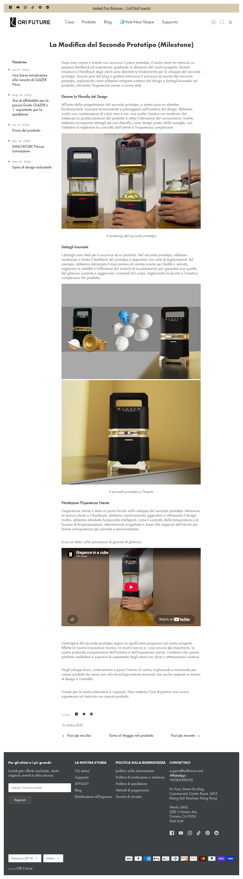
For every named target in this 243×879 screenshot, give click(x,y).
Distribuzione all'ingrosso (93, 796)
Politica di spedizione (131, 783)
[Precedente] (74, 8)
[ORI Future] (30, 22)
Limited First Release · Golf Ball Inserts (121, 8)
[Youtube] (18, 8)
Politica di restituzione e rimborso (140, 777)
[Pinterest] (40, 8)
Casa (69, 22)
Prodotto (89, 22)
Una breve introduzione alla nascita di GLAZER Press (29, 80)
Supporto (170, 22)
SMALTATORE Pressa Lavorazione (28, 148)
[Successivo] (169, 8)
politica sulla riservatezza (135, 770)
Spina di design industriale (32, 167)
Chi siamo (82, 770)
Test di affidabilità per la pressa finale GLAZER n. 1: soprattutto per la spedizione (30, 107)
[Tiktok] (32, 8)
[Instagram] (25, 8)
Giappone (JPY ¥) (22, 858)
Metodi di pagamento (132, 790)
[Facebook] (10, 8)
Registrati (20, 800)
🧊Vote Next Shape (136, 22)
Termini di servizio (129, 796)
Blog (108, 22)
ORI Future (25, 868)
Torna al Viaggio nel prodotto (131, 735)
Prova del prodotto (26, 130)
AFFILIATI (82, 783)
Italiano (50, 858)
